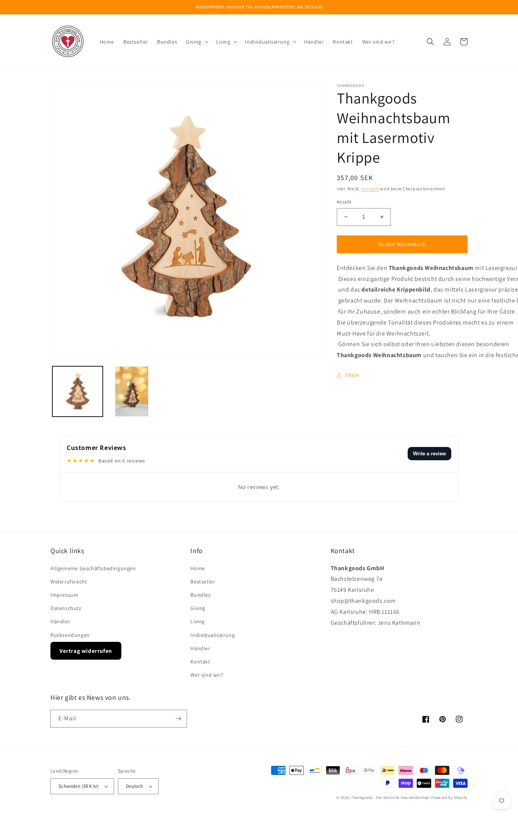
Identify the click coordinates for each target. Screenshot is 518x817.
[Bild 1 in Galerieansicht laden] (77, 391)
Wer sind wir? (206, 674)
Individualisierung (212, 635)
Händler (60, 621)
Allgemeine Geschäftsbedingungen (93, 568)
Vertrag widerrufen (86, 650)
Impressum (64, 594)
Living (197, 621)
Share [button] (352, 375)
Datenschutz (66, 608)
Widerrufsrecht (68, 581)
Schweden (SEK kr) (78, 786)
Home (197, 568)
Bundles (200, 594)
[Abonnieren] (178, 719)
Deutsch (134, 786)
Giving (198, 608)
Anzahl (344, 202)
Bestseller (202, 581)
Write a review (429, 453)
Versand (370, 188)
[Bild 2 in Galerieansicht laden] (132, 391)
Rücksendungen (70, 635)
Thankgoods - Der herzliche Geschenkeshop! (390, 797)
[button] (197, 42)
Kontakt (200, 661)
